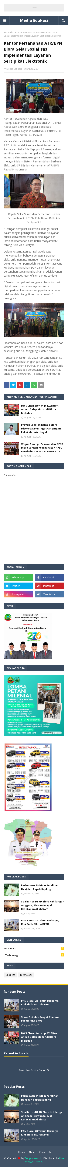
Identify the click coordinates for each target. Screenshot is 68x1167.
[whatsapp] (18, 577)
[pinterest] (49, 586)
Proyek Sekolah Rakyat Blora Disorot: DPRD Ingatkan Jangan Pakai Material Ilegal (41, 428)
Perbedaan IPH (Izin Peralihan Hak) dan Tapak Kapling (40, 887)
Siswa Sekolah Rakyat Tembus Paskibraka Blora (40, 1019)
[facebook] (49, 577)
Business (34, 948)
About (32, 1152)
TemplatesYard (33, 1158)
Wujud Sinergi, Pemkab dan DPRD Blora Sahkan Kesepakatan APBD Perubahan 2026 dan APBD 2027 (42, 447)
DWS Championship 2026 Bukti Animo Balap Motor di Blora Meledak (40, 409)
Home (21, 1152)
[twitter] (18, 586)
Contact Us (45, 1152)
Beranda (8, 32)
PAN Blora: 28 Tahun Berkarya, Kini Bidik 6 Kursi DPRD (40, 922)
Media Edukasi (34, 20)
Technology (34, 955)
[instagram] (18, 594)
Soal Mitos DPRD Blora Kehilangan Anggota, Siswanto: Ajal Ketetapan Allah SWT (42, 905)
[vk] (49, 594)
